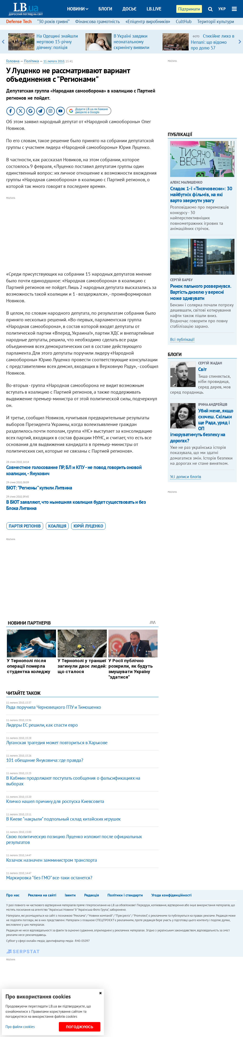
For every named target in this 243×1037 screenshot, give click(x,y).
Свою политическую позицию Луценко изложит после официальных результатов (74, 839)
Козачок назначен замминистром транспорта (51, 860)
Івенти (70, 895)
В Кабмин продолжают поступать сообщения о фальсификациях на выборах (73, 781)
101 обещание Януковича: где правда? (44, 760)
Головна (12, 61)
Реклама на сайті (42, 895)
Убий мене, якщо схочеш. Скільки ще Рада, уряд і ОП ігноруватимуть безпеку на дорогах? (201, 425)
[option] (44, 42)
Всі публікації (182, 339)
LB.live (154, 9)
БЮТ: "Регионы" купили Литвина (39, 487)
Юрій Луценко (88, 526)
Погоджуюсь (79, 1027)
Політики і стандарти (125, 895)
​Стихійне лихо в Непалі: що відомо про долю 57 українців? (212, 44)
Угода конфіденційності (171, 895)
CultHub (184, 21)
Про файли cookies (20, 1026)
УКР (222, 8)
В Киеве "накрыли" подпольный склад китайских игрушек (63, 819)
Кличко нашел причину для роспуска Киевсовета (55, 801)
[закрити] (100, 993)
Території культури (215, 21)
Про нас (12, 895)
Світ (202, 369)
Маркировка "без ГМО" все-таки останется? (49, 878)
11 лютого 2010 (53, 61)
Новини (76, 9)
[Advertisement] (82, 234)
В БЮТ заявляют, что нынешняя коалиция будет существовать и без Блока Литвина (76, 505)
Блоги (105, 9)
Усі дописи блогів (185, 476)
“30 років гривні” (53, 21)
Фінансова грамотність (97, 21)
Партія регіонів (25, 526)
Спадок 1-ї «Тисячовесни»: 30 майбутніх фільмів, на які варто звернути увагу (201, 194)
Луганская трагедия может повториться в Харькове (56, 742)
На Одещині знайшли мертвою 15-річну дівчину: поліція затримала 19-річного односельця (58, 47)
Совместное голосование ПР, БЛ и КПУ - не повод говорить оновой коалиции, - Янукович (73, 470)
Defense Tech (19, 21)
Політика (31, 61)
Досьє (129, 9)
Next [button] (240, 42)
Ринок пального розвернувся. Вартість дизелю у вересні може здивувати (200, 292)
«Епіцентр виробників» (148, 21)
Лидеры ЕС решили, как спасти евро (42, 725)
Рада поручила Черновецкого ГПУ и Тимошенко (53, 707)
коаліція (57, 526)
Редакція (91, 895)
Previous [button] (3, 42)
